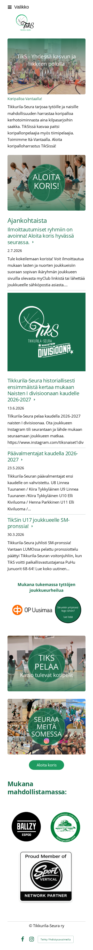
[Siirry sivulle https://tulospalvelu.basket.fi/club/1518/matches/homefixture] (46, 664)
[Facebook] (22, 939)
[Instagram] (31, 939)
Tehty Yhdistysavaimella (56, 939)
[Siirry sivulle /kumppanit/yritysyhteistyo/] (46, 606)
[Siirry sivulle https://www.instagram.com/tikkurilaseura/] (46, 727)
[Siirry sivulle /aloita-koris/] (46, 183)
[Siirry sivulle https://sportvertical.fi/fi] (46, 885)
